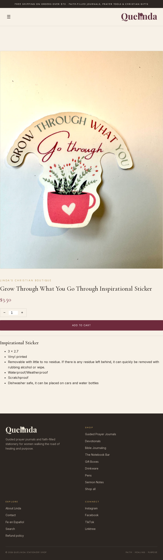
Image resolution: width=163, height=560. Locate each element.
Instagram (91, 508)
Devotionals (93, 441)
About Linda (13, 508)
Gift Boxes (92, 461)
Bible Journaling (95, 448)
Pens (88, 475)
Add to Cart (81, 325)
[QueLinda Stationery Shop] (139, 17)
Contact (11, 515)
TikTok (89, 522)
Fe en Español (15, 522)
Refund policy (15, 535)
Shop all (90, 489)
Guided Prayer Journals (100, 434)
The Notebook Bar (97, 454)
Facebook (92, 515)
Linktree (90, 528)
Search (10, 528)
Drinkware (91, 468)
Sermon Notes (94, 482)
